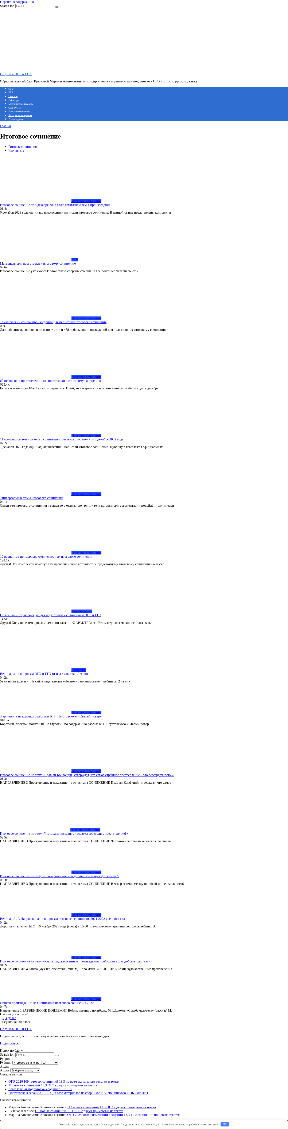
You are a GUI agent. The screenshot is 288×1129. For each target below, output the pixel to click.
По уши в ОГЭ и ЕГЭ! (16, 74)
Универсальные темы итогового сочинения (31, 498)
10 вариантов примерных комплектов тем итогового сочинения (46, 556)
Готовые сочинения (22, 146)
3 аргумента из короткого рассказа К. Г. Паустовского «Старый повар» (51, 716)
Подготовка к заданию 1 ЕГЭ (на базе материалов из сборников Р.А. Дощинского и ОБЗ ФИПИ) (78, 1093)
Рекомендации (15, 119)
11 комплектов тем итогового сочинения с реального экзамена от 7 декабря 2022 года (61, 439)
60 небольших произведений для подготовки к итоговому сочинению (50, 380)
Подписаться (9, 1043)
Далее (12, 1018)
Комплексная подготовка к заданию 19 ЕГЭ (40, 1089)
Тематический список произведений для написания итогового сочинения (53, 322)
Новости (12, 96)
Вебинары (13, 100)
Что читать (16, 150)
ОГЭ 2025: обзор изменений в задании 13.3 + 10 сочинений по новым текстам (123, 1115)
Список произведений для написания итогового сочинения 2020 (47, 1003)
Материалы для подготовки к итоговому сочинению (38, 263)
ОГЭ (10, 88)
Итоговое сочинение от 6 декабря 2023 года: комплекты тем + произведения (55, 205)
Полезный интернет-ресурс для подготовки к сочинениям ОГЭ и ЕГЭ (50, 615)
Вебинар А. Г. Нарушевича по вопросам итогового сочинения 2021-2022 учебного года (63, 918)
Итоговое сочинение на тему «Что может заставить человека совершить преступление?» (64, 833)
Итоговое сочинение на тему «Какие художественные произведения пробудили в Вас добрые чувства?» (75, 961)
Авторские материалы (20, 115)
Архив (4, 1070)
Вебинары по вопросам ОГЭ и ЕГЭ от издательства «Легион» (45, 674)
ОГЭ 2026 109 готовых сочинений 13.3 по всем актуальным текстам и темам (63, 1081)
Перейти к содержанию (17, 2)
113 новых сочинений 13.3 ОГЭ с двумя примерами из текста (52, 1085)
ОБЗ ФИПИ (14, 107)
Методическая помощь (20, 103)
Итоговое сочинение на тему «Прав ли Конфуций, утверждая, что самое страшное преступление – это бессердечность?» (87, 775)
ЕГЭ (10, 92)
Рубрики (6, 1062)
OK (225, 1124)
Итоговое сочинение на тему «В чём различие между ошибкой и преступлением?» (59, 876)
